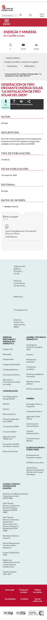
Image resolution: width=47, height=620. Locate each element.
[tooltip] (30, 15)
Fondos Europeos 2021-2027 (10, 573)
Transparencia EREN (11, 426)
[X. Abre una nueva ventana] (10, 45)
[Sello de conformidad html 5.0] (21, 614)
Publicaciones (29, 66)
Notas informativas (10, 451)
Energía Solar (12, 66)
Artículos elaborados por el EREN (11, 420)
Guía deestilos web (37, 600)
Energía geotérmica (10, 369)
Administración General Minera (32, 425)
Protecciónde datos (23, 591)
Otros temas (42, 15)
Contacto (24, 599)
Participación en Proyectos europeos (34, 456)
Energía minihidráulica (11, 364)
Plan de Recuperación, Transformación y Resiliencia (11, 545)
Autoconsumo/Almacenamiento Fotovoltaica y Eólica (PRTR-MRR (15, 496)
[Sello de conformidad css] (8, 614)
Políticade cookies (37, 591)
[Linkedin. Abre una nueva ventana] (36, 45)
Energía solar (8, 349)
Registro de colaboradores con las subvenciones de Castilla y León (11, 563)
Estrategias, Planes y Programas (34, 405)
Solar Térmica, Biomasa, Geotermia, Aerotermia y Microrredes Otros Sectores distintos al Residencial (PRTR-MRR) (11, 524)
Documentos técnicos (11, 375)
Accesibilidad (10, 599)
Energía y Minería (13, 58)
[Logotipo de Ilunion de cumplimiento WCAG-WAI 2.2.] (36, 615)
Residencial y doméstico (31, 360)
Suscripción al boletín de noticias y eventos (11, 445)
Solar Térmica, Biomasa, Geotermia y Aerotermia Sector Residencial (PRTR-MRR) (11, 507)
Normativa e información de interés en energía (11, 382)
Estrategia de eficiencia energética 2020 (34, 347)
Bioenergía (7, 354)
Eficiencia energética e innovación (35, 375)
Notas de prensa (9, 414)
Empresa (29, 354)
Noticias (6, 404)
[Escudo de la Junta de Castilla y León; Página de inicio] (7, 11)
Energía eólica (8, 359)
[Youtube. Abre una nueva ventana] (23, 45)
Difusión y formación (34, 389)
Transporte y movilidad (31, 368)
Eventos (6, 409)
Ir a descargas (5, 106)
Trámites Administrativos (32, 432)
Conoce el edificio (10, 432)
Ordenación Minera (34, 411)
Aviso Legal (9, 590)
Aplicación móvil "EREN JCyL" (9, 438)
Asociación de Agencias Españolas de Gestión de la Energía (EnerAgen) (35, 471)
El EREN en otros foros (35, 462)
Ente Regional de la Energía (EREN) (10, 397)
